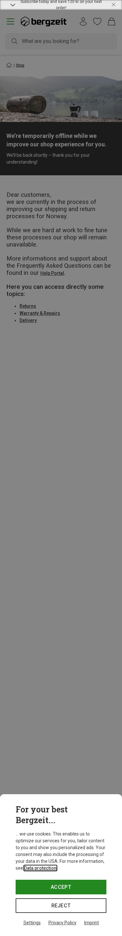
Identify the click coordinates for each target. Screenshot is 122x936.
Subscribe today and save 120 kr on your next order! (61, 5)
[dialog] (61, 865)
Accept (61, 887)
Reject (61, 906)
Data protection (40, 868)
